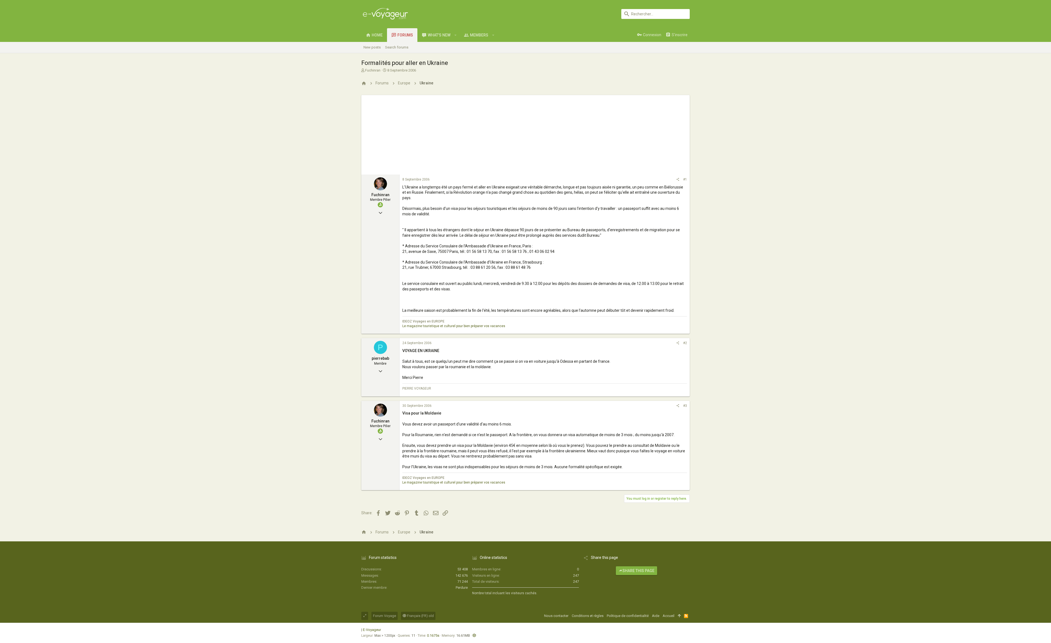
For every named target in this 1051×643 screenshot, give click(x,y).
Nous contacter (556, 616)
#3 (685, 406)
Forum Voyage (384, 616)
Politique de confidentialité (628, 616)
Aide (655, 616)
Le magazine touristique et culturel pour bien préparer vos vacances (453, 326)
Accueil (668, 616)
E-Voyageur (372, 630)
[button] (456, 35)
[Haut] (679, 616)
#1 (685, 179)
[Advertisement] (525, 133)
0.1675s (433, 635)
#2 (685, 343)
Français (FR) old (420, 616)
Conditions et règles (588, 616)
